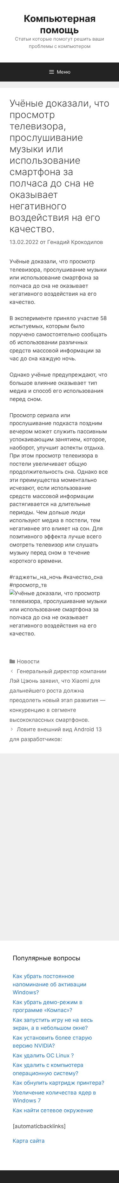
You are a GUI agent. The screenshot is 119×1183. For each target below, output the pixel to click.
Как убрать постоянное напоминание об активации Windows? (49, 984)
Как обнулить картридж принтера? (58, 1083)
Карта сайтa (29, 1141)
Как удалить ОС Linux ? (43, 1055)
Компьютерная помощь (60, 24)
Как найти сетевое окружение (53, 1110)
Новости (28, 661)
